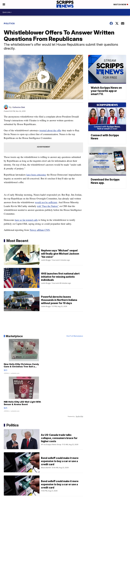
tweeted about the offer (50, 130)
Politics (9, 23)
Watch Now (120, 4)
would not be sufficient (46, 202)
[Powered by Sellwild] (79, 416)
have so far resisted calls (26, 219)
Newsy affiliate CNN (40, 229)
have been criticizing (36, 174)
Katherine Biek (18, 107)
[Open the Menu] (4, 4)
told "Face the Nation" (48, 206)
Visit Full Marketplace (74, 336)
